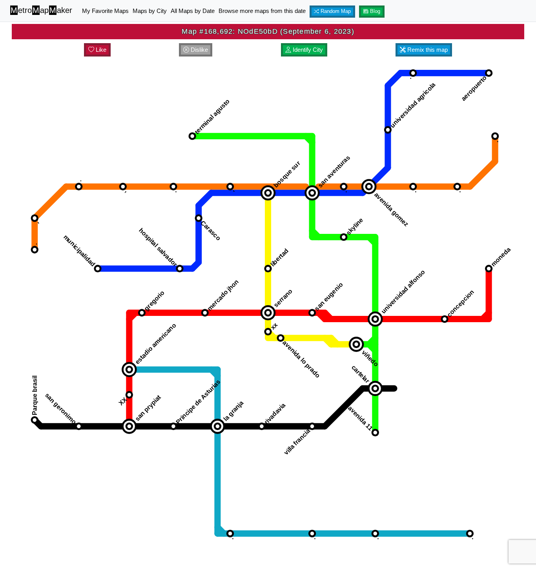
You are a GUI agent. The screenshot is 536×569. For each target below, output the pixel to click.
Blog (374, 11)
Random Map (335, 11)
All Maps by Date (193, 10)
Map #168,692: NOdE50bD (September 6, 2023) (268, 31)
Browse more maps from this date (262, 10)
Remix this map (427, 49)
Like (100, 49)
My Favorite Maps (105, 10)
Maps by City (150, 10)
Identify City (307, 49)
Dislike (198, 49)
